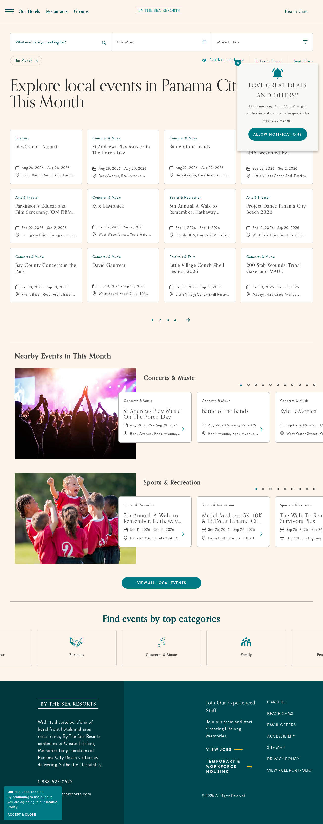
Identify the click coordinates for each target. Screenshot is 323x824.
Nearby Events (63, 356)
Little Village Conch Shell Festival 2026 (196, 268)
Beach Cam (296, 11)
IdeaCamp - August (36, 147)
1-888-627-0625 (55, 781)
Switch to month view (223, 60)
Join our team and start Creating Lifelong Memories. (229, 728)
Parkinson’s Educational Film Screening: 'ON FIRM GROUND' (43, 209)
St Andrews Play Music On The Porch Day (121, 150)
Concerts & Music (169, 378)
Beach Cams (280, 713)
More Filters (228, 42)
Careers (276, 702)
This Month (127, 42)
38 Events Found (268, 61)
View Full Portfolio (289, 770)
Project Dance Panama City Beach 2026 (276, 209)
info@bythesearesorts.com (64, 793)
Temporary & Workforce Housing (223, 766)
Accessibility (281, 736)
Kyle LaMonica (108, 206)
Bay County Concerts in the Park (45, 268)
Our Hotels (29, 11)
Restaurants (57, 11)
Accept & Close (22, 814)
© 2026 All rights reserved (223, 795)
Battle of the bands (189, 147)
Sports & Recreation (172, 482)
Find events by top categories (162, 619)
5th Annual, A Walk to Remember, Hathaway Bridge (193, 209)
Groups (81, 11)
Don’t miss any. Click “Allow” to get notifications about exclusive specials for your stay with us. (278, 113)
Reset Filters (302, 61)
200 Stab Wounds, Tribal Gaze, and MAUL (273, 268)
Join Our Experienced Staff (230, 706)
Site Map (276, 747)
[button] (162, 583)
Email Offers (281, 725)
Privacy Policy (283, 759)
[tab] (241, 385)
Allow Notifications (277, 134)
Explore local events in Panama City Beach (149, 94)
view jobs (219, 749)
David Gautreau (109, 265)
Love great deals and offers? (278, 90)
